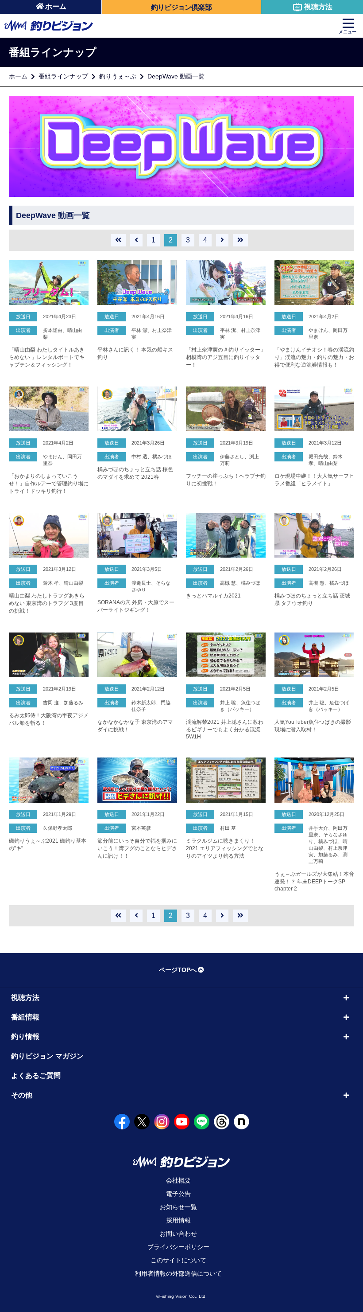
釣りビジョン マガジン (47, 1056)
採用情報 (178, 1220)
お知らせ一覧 (178, 1206)
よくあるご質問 (36, 1075)
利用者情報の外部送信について (178, 1273)
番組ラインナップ (63, 76)
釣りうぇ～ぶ (117, 76)
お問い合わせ (178, 1233)
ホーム (55, 6)
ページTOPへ (178, 969)
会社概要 (178, 1180)
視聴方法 (318, 7)
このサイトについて (178, 1260)
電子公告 (178, 1193)
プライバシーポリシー (178, 1246)
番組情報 (25, 1017)
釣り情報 (25, 1036)
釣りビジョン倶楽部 (181, 7)
